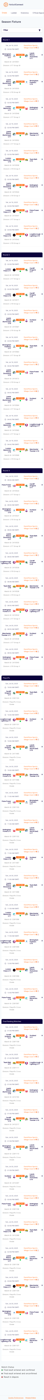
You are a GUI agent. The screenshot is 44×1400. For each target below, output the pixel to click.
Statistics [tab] (25, 13)
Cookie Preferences (15, 1398)
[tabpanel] (22, 707)
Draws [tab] (4, 13)
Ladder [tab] (14, 13)
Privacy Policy (31, 1398)
